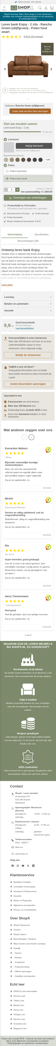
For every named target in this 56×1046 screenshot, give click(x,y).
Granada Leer (19, 1024)
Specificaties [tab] (42, 234)
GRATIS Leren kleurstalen (25, 991)
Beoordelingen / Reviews (24, 939)
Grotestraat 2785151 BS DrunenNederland (22, 799)
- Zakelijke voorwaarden (24, 976)
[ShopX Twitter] (28, 865)
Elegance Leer (20, 1028)
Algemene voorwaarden (24, 905)
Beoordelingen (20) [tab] (28, 241)
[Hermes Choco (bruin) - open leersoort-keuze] (29, 160)
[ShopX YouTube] (23, 865)
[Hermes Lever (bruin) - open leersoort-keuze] (23, 160)
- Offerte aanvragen (22, 971)
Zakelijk (16, 948)
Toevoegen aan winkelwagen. (30, 197)
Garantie (17, 896)
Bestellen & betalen (22, 882)
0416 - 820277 (22, 842)
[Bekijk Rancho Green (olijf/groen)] (9, 147)
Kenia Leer (18, 1010)
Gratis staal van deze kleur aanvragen (30, 111)
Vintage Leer (19, 1014)
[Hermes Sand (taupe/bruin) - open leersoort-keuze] (11, 160)
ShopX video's (19, 934)
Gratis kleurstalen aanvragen (28, 383)
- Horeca (17, 953)
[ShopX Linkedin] (33, 865)
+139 (47, 160)
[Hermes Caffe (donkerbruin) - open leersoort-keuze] (40, 160)
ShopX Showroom (21, 925)
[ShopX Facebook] (12, 865)
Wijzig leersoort (34, 145)
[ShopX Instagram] (17, 865)
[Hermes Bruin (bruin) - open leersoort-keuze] (34, 160)
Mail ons (19, 847)
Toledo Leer (18, 1000)
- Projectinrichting (21, 967)
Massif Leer (18, 1005)
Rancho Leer (19, 1019)
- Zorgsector (19, 962)
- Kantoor (17, 957)
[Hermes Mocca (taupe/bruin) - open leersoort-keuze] (17, 160)
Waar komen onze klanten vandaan (29, 944)
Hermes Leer (19, 996)
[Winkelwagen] (51, 7)
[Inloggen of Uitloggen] (46, 7)
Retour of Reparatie (22, 900)
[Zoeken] (39, 7)
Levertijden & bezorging (24, 886)
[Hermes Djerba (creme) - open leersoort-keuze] (6, 160)
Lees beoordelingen (25, 328)
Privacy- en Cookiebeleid (24, 910)
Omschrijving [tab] (15, 234)
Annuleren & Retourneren (25, 891)
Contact (17, 930)
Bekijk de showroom (28, 355)
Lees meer (7, 285)
